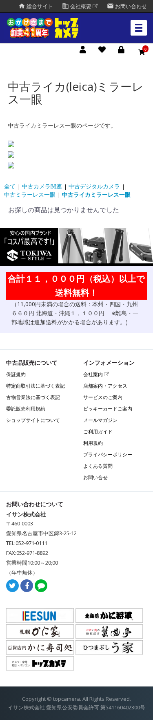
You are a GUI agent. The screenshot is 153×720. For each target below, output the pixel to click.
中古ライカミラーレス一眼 (96, 194)
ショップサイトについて (33, 420)
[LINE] (41, 586)
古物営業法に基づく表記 (33, 397)
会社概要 (77, 6)
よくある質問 (98, 465)
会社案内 (93, 374)
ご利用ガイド (98, 431)
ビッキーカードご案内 (107, 408)
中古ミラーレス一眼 (29, 194)
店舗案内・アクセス (105, 385)
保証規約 (16, 374)
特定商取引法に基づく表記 (35, 385)
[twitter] (12, 586)
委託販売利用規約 (25, 408)
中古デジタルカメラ (94, 186)
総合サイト (35, 6)
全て (10, 186)
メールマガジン (100, 420)
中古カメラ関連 (42, 186)
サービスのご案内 (102, 397)
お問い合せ (95, 477)
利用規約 (93, 443)
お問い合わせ (127, 6)
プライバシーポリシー (107, 454)
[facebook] (26, 586)
